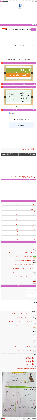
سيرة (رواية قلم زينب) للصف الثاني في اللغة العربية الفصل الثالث (25, 280)
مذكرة (17, 236)
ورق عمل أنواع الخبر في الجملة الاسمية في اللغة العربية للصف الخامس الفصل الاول (22, 276)
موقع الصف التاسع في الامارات (30, 358)
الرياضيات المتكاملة (33, 211)
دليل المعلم (17, 234)
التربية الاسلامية (33, 149)
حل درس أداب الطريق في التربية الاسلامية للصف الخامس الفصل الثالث (24, 260)
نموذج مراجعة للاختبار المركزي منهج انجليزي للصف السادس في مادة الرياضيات (22, 84)
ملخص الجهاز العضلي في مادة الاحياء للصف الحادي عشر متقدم (21, 109)
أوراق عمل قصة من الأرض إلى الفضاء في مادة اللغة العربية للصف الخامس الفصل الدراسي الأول (21, 252)
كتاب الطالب (33, 236)
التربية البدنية (16, 206)
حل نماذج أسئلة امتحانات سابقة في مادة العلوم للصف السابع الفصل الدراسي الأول (23, 268)
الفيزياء (17, 226)
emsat (17, 239)
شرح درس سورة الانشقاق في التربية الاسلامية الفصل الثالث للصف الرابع (24, 264)
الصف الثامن (33, 214)
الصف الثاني (16, 214)
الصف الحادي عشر (28, 149)
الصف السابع (33, 219)
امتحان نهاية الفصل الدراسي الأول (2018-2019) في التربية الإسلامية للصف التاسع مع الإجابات (23, 176)
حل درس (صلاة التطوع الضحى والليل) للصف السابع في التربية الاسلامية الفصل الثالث (22, 313)
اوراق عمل (17, 231)
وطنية (34, 239)
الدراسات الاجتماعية (12, 28)
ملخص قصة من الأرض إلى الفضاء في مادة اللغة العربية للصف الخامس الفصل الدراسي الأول (21, 317)
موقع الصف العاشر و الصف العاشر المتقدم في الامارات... (26, 357)
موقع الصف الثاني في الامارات (30, 363)
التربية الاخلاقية (16, 204)
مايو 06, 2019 (32, 148)
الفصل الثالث (24, 149)
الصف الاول (17, 211)
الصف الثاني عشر (33, 216)
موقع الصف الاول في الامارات (30, 364)
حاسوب (34, 234)
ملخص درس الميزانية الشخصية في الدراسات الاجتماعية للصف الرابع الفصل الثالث (23, 272)
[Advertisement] (18, 16)
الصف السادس (16, 219)
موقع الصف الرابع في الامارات (30, 362)
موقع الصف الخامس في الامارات (29, 361)
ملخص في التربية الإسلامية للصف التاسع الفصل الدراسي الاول (27, 177)
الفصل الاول (33, 224)
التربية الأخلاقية (33, 204)
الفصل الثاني (33, 226)
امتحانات (34, 231)
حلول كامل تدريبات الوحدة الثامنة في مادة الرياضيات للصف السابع (26, 368)
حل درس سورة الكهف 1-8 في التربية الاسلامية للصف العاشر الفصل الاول (24, 256)
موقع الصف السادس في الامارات (29, 360)
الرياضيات (17, 209)
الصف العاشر (33, 221)
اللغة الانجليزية (33, 229)
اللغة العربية (16, 229)
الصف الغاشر (16, 221)
